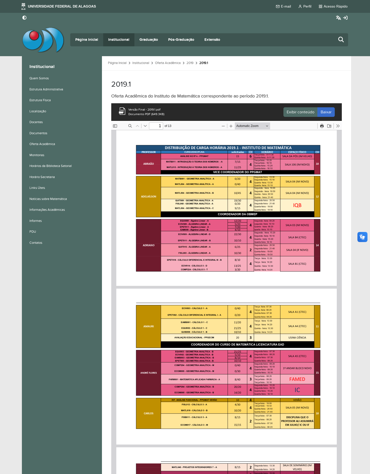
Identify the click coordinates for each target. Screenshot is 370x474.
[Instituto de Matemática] (43, 39)
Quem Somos (39, 78)
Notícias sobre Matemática (48, 199)
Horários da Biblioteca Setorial (50, 166)
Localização (37, 111)
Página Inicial (86, 39)
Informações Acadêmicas (47, 210)
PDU (32, 232)
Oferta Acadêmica (168, 63)
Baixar (326, 112)
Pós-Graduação (181, 39)
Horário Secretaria (42, 177)
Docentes (36, 122)
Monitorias (36, 155)
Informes (35, 221)
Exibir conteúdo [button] (300, 112)
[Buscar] (341, 40)
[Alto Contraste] (24, 18)
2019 (190, 63)
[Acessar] (345, 18)
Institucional (118, 39)
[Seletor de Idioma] (339, 18)
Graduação (148, 39)
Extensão (212, 39)
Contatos (35, 243)
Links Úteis (37, 188)
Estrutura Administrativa (46, 89)
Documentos (38, 133)
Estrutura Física (40, 100)
